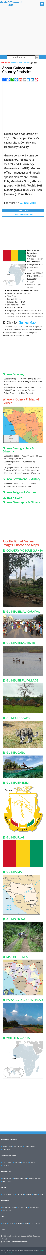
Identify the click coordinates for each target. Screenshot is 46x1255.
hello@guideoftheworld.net (17, 1242)
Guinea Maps (28, 203)
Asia (2, 1216)
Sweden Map (34, 1207)
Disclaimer (10, 1252)
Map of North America (9, 1139)
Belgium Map (7, 1178)
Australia (19, 1223)
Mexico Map (7, 1146)
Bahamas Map (30, 1146)
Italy (35, 1194)
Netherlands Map (20, 1178)
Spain (42, 1194)
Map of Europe (6, 1171)
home (13, 62)
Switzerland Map (35, 1178)
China (11, 1223)
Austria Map (6, 1181)
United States (8, 1162)
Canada (18, 1162)
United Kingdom (8, 1194)
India (4, 1223)
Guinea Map (27, 322)
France (28, 1194)
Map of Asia (5, 1200)
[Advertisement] (23, 31)
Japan (27, 1223)
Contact (3, 1229)
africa (26, 62)
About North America (8, 1155)
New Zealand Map (9, 1207)
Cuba (33, 1162)
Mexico (26, 1162)
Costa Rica (18, 1146)
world (20, 62)
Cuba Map (6, 1149)
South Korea (35, 1223)
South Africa (6, 1210)
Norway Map (22, 1207)
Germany (20, 1194)
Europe (3, 1187)
